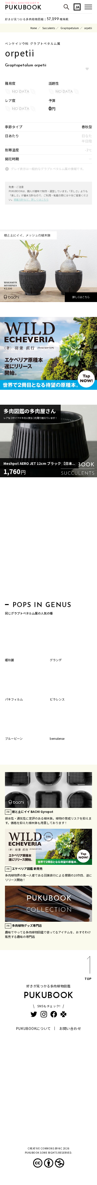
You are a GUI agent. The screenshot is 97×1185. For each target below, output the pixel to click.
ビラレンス (57, 699)
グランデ (56, 660)
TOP (88, 978)
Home (33, 28)
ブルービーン (14, 738)
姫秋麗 (9, 660)
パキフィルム (14, 699)
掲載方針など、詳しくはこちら (31, 199)
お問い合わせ (70, 1028)
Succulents (48, 28)
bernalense (57, 738)
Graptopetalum (69, 28)
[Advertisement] (48, 540)
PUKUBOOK (23, 8)
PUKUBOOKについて (33, 1028)
